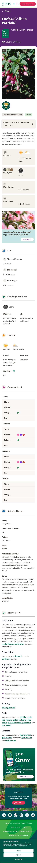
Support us (8, 823)
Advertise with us (14, 835)
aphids (23, 717)
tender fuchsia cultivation (13, 644)
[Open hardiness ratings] (14, 371)
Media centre (24, 835)
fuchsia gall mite (13, 720)
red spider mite (24, 722)
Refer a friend (30, 831)
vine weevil (6, 725)
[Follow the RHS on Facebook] (27, 815)
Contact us (16, 823)
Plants (7, 11)
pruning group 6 (8, 707)
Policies (25, 827)
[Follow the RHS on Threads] (21, 815)
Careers (22, 831)
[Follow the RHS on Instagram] (4, 815)
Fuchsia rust (25, 735)
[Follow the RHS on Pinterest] (33, 815)
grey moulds (7, 737)
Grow (22, 760)
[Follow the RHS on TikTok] (15, 815)
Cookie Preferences (15, 827)
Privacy (23, 823)
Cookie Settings (18, 859)
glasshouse (13, 722)
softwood (17, 656)
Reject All (18, 855)
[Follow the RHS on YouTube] (10, 815)
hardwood (6, 659)
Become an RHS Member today (18, 797)
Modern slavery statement (10, 831)
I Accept (19, 850)
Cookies (29, 823)
